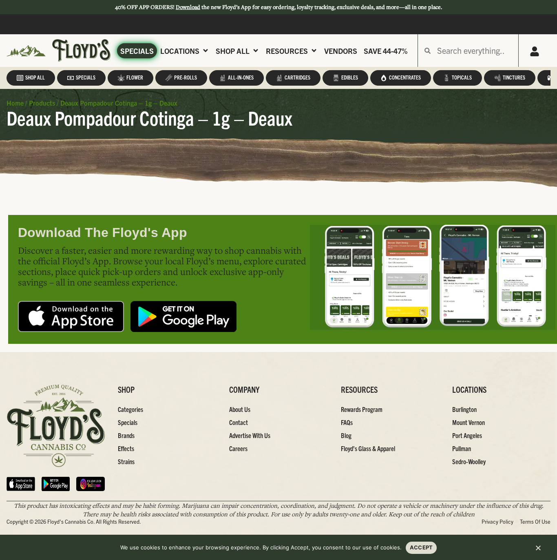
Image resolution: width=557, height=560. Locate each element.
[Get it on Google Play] (56, 484)
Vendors (340, 50)
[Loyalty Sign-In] (534, 51)
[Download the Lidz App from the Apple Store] (71, 316)
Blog (346, 435)
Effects (126, 448)
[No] (538, 550)
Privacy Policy (497, 521)
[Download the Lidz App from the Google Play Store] (183, 316)
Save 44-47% (386, 50)
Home (15, 103)
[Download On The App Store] (21, 484)
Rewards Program (361, 409)
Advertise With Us (249, 435)
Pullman (461, 448)
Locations (179, 50)
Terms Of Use (535, 521)
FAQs (347, 422)
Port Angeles (467, 435)
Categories (130, 409)
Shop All (233, 50)
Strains (126, 461)
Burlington (464, 409)
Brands (126, 435)
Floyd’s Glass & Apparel (368, 448)
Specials (137, 50)
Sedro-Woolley (469, 461)
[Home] (56, 426)
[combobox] (474, 50)
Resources (287, 50)
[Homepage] (26, 50)
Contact (238, 422)
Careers (238, 448)
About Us (239, 409)
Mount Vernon (468, 422)
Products (42, 103)
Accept (421, 547)
